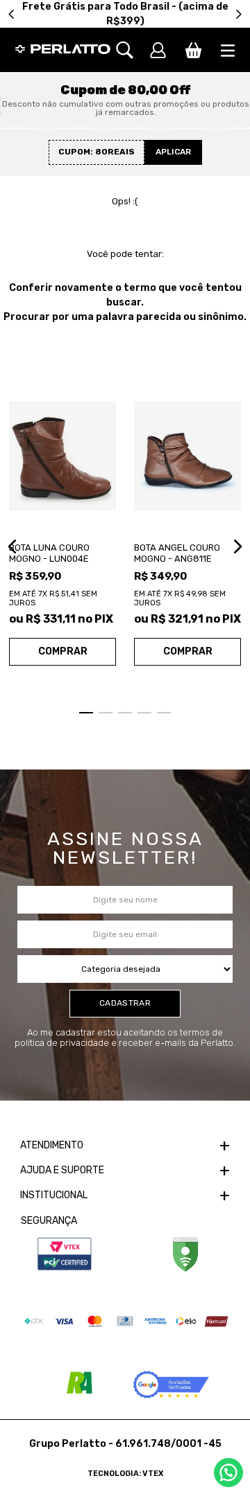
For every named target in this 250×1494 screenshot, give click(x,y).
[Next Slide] (238, 14)
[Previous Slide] (11, 14)
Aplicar (173, 152)
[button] (132, 50)
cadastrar (125, 1003)
